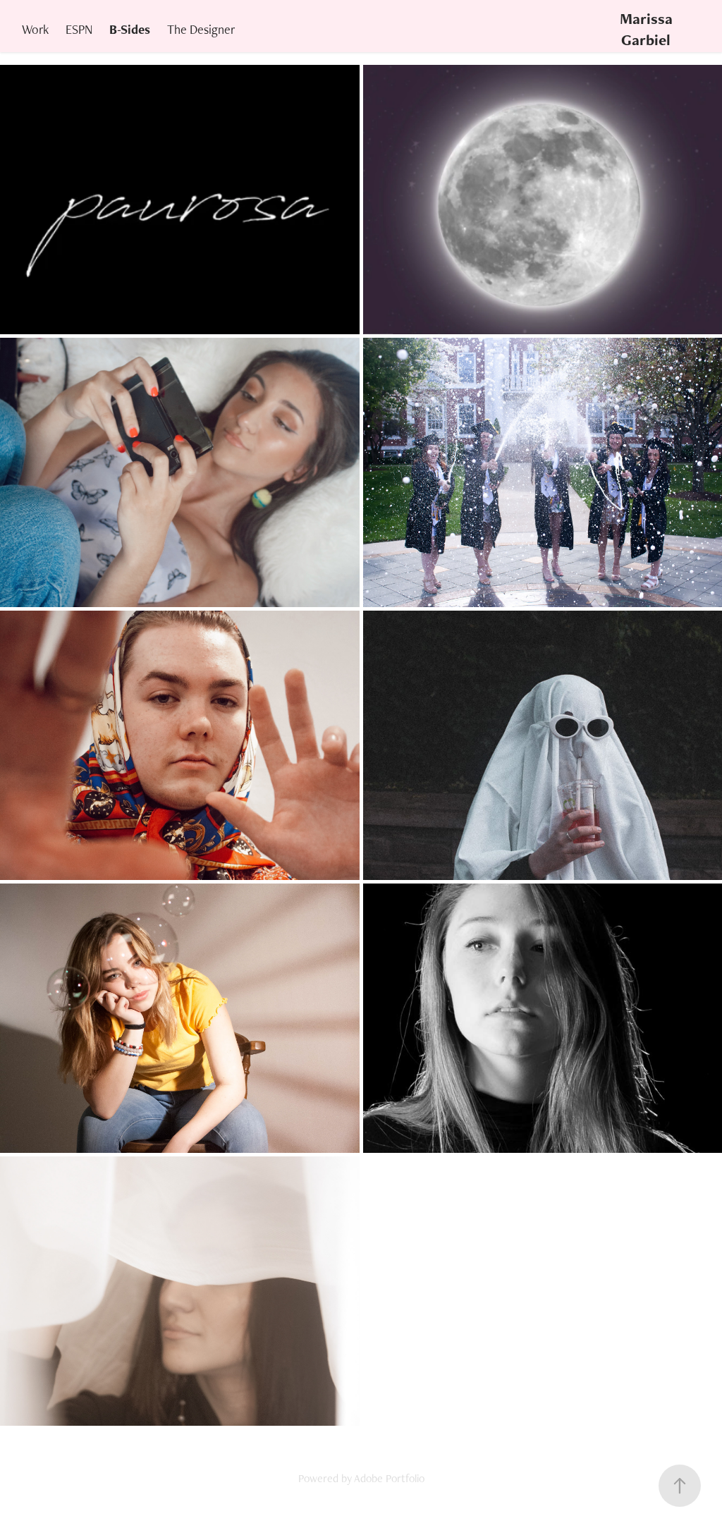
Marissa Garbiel (648, 29)
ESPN (79, 29)
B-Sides (129, 29)
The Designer (201, 29)
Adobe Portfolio (389, 1478)
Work (35, 29)
